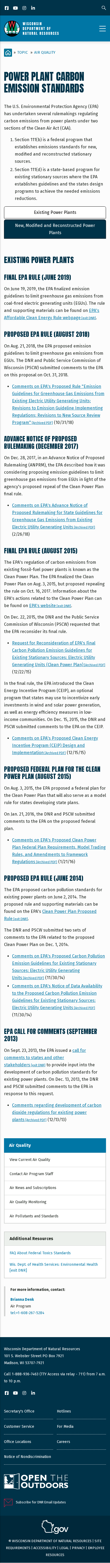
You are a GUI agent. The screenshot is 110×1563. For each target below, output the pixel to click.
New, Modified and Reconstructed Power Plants (55, 229)
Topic (22, 52)
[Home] (31, 29)
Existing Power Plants (55, 212)
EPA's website (50, 605)
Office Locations (17, 1441)
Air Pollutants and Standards (34, 1216)
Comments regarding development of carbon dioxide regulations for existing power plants (56, 1112)
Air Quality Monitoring (28, 1202)
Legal (64, 1548)
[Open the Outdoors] (36, 1482)
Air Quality (44, 52)
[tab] (55, 212)
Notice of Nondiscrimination (27, 1456)
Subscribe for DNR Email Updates (41, 1502)
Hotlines (64, 1411)
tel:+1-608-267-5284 (27, 1313)
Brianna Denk (22, 1299)
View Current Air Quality (30, 1159)
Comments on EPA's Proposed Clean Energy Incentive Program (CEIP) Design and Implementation (55, 745)
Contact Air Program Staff (31, 1174)
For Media (65, 1426)
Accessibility (44, 1548)
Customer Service (19, 1426)
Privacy (78, 1548)
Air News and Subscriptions (33, 1188)
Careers (63, 1441)
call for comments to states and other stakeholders (45, 1057)
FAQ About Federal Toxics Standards (40, 1253)
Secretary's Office (19, 1411)
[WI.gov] (55, 1527)
